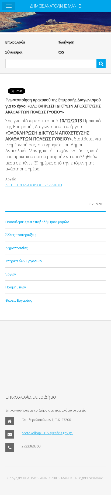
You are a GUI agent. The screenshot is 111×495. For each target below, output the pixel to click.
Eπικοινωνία (15, 42)
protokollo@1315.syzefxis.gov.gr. (47, 432)
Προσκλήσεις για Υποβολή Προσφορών (37, 221)
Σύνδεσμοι (13, 52)
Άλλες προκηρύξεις (20, 234)
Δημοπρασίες (16, 247)
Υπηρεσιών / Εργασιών (23, 260)
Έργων (10, 274)
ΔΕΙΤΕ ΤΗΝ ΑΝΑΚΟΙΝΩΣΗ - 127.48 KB (33, 185)
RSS (61, 52)
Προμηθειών (15, 287)
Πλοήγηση (66, 42)
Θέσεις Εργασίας (18, 300)
